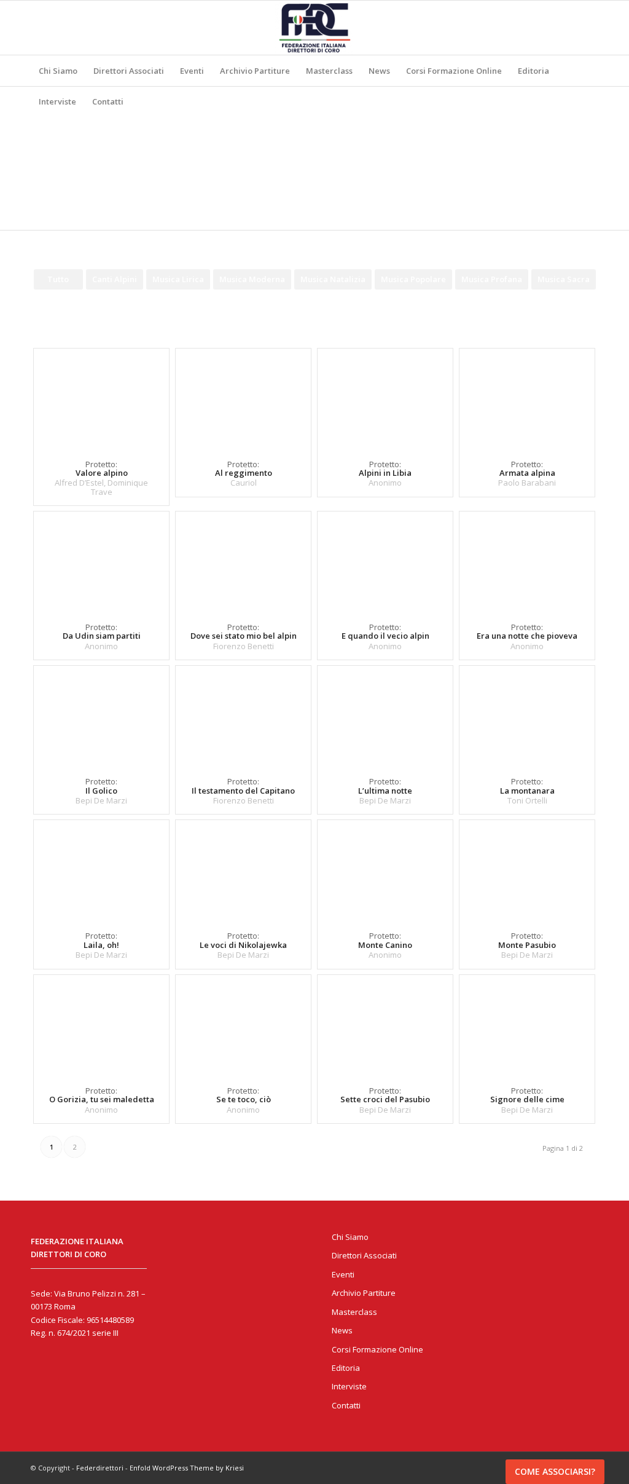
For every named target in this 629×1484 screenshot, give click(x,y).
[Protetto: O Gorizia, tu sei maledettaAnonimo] (101, 1024)
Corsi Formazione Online (377, 1349)
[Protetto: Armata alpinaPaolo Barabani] (527, 398)
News (342, 1330)
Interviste (349, 1386)
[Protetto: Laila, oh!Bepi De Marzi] (101, 869)
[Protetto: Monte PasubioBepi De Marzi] (527, 869)
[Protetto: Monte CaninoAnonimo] (385, 869)
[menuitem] (58, 70)
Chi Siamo (350, 1236)
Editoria (346, 1367)
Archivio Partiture (364, 1292)
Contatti (346, 1405)
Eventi (343, 1274)
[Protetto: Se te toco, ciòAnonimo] (243, 1024)
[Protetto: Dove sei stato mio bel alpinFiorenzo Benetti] (243, 560)
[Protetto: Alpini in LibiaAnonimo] (385, 398)
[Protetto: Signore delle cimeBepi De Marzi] (527, 1024)
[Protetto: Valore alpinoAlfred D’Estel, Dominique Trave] (101, 398)
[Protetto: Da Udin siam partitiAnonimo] (101, 560)
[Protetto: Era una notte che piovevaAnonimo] (527, 560)
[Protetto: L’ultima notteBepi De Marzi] (385, 715)
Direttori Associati (364, 1255)
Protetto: (243, 473)
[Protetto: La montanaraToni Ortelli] (527, 715)
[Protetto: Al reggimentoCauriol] (243, 398)
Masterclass (354, 1311)
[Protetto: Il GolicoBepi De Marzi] (101, 715)
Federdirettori (99, 1467)
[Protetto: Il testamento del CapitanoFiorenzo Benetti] (243, 715)
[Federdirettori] (314, 28)
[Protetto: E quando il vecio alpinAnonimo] (385, 560)
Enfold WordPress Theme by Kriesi (187, 1467)
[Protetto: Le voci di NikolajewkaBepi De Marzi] (243, 869)
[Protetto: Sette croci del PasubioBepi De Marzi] (385, 1024)
